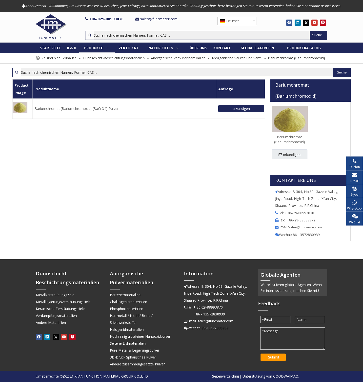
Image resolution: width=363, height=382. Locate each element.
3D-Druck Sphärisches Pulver (133, 357)
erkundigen (241, 108)
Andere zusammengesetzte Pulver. (137, 364)
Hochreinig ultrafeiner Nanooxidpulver (140, 336)
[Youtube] (314, 22)
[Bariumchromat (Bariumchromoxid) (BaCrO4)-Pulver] (290, 119)
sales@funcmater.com (159, 18)
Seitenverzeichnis (226, 376)
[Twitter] (306, 22)
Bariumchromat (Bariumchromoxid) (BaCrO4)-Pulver (77, 108)
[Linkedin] (298, 22)
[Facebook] (289, 22)
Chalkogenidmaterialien (128, 301)
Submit (273, 357)
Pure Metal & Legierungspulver (134, 350)
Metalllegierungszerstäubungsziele (63, 301)
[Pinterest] (323, 22)
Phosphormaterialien (126, 308)
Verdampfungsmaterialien (56, 315)
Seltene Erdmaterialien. (128, 343)
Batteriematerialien (125, 294)
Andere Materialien (51, 322)
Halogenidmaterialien (127, 329)
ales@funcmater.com (306, 227)
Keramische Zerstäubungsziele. (60, 308)
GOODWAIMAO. (286, 376)
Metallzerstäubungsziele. (55, 294)
